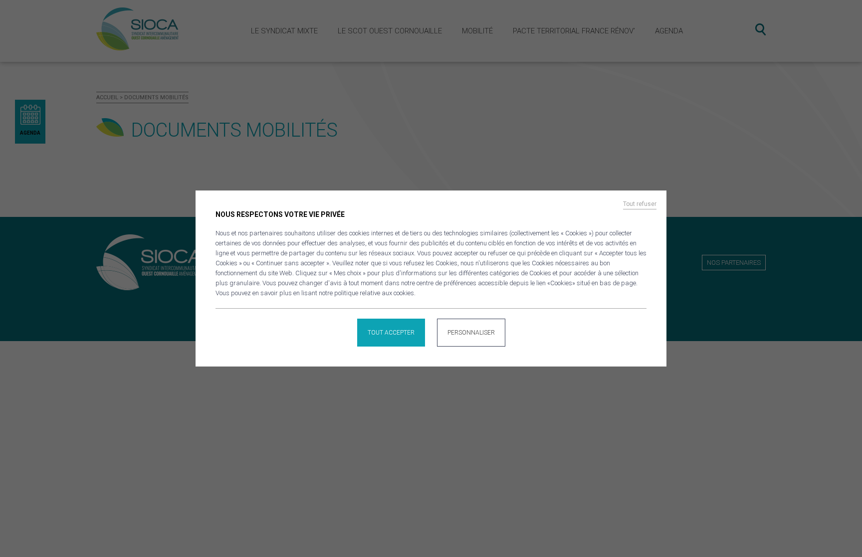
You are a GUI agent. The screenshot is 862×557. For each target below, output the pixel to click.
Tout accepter (391, 332)
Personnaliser (471, 332)
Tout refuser (639, 203)
